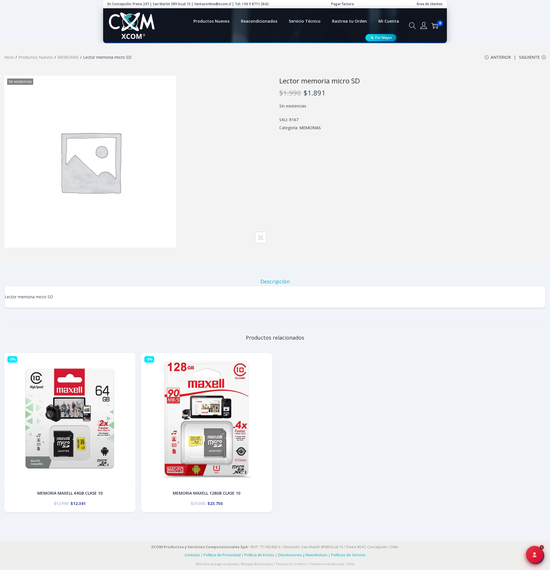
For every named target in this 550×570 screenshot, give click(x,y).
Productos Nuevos (35, 57)
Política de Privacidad (222, 554)
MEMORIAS (68, 57)
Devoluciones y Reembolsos (302, 554)
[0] (434, 25)
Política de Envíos (259, 554)
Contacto (192, 554)
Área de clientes (430, 3)
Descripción (275, 281)
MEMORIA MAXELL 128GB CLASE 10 (206, 493)
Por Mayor (381, 37)
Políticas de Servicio (348, 554)
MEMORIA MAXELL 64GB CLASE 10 (70, 493)
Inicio (9, 57)
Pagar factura (342, 3)
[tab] (275, 281)
